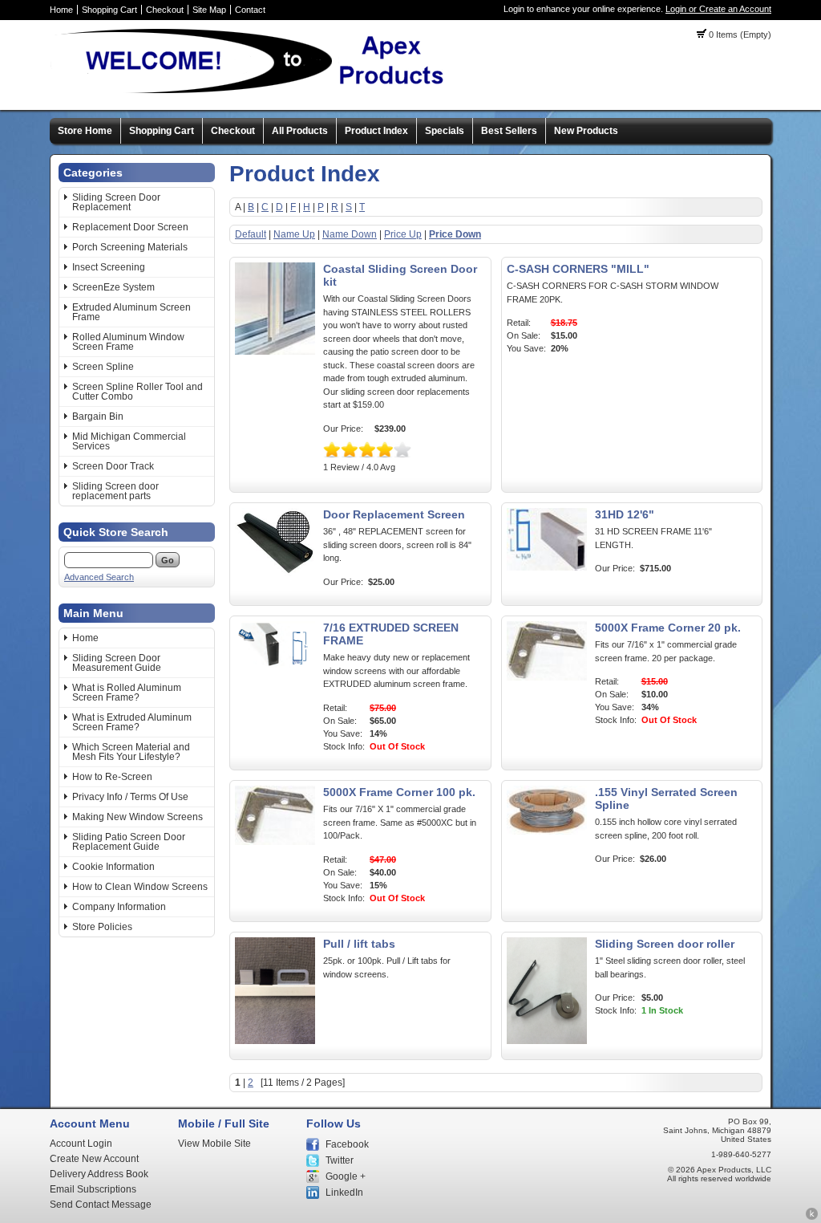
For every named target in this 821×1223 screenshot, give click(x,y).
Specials (444, 130)
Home (61, 9)
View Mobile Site (214, 1143)
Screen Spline (103, 366)
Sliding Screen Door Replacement (116, 202)
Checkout (165, 9)
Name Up (294, 234)
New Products (586, 130)
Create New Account (94, 1158)
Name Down (349, 234)
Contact (250, 9)
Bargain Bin (97, 416)
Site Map (209, 9)
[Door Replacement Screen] (275, 573)
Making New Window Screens (137, 817)
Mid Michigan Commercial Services (129, 441)
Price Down (455, 234)
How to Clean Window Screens (140, 886)
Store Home (85, 130)
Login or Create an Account (718, 9)
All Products (300, 130)
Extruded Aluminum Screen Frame (131, 312)
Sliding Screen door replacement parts (115, 491)
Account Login (81, 1143)
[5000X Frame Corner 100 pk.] (275, 841)
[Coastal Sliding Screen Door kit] (275, 351)
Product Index (376, 130)
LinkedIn (344, 1192)
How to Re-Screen (112, 776)
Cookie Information (113, 866)
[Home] (254, 92)
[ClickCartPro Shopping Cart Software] (812, 1217)
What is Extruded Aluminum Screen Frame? (132, 722)
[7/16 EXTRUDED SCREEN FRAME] (275, 664)
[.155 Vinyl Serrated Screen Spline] (547, 831)
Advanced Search (99, 577)
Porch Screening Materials (130, 247)
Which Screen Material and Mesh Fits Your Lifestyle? (131, 752)
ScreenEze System (113, 287)
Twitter (340, 1160)
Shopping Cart (109, 9)
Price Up (403, 234)
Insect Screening (108, 267)
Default (250, 234)
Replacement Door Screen (130, 227)
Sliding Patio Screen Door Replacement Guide (128, 841)
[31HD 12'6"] (547, 567)
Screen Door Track (113, 466)
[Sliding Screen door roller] (547, 1040)
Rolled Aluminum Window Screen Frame (128, 341)
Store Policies (102, 926)
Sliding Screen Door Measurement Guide (116, 662)
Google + (346, 1176)
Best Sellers (509, 130)
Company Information (119, 906)
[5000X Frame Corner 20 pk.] (547, 677)
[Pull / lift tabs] (275, 1040)
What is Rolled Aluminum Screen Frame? (126, 692)
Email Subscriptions (93, 1189)
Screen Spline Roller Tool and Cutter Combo (137, 391)
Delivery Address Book (99, 1174)
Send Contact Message (101, 1204)
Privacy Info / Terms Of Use (130, 796)
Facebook (347, 1144)
